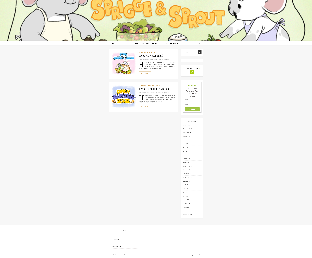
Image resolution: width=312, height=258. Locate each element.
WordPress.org (116, 246)
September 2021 (187, 177)
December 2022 (187, 129)
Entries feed (115, 239)
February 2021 (187, 203)
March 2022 (186, 155)
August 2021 (186, 181)
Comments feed (116, 243)
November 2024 (187, 125)
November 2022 (187, 132)
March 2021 (186, 200)
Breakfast (150, 85)
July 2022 (185, 140)
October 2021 (187, 173)
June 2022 (185, 143)
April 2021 (185, 196)
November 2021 (187, 170)
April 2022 (185, 151)
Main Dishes (145, 43)
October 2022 (187, 136)
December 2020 (187, 211)
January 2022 (186, 162)
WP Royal (122, 255)
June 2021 (185, 188)
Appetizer (142, 52)
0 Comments (165, 59)
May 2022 (185, 147)
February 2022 (187, 158)
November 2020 (187, 215)
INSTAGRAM (174, 43)
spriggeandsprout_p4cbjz (146, 59)
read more (145, 73)
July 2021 (185, 185)
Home (136, 43)
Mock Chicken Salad (151, 55)
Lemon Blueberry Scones (154, 88)
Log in (113, 235)
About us (164, 43)
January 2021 (186, 207)
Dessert (155, 43)
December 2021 (187, 166)
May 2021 (185, 192)
